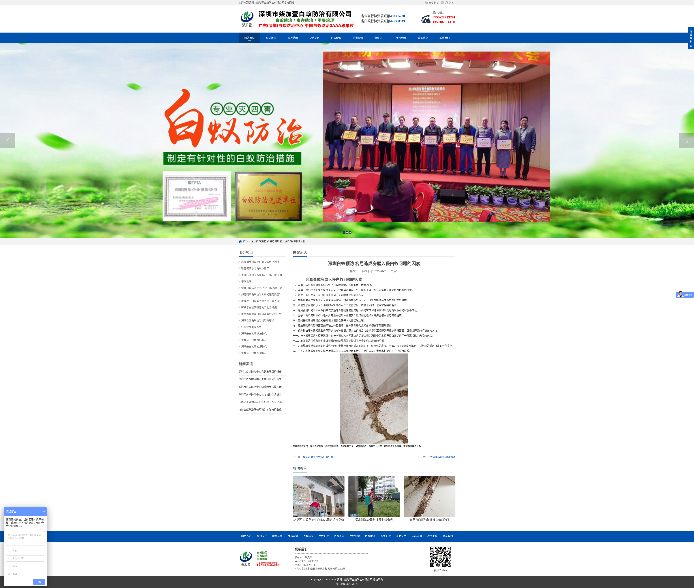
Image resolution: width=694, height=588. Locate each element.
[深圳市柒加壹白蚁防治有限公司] (259, 558)
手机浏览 (449, 2)
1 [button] (344, 232)
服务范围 (293, 38)
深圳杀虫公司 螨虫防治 (254, 340)
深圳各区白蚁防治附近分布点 (257, 320)
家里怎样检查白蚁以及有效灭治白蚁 (261, 314)
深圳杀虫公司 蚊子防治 (254, 346)
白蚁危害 (355, 536)
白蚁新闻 (336, 38)
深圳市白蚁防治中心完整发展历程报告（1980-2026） (268, 371)
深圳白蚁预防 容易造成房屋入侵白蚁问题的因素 (278, 241)
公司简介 (271, 38)
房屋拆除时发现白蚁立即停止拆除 (260, 262)
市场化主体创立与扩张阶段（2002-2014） (262, 402)
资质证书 (379, 38)
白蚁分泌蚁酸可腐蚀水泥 (441, 457)
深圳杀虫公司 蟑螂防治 (254, 353)
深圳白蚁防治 (316, 446)
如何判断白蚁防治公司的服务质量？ (261, 294)
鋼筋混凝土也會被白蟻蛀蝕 (318, 457)
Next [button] (686, 140)
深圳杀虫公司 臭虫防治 (254, 333)
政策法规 (423, 38)
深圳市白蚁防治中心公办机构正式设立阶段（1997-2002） (271, 394)
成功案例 (314, 38)
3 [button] (350, 232)
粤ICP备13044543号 (347, 584)
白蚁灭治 (339, 536)
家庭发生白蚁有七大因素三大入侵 (260, 301)
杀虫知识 (358, 38)
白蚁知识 (324, 536)
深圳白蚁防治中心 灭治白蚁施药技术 (261, 288)
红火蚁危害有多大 (251, 327)
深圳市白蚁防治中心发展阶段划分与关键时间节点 (266, 379)
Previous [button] (7, 140)
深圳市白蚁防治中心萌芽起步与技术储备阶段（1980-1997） (272, 386)
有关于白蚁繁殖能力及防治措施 (259, 307)
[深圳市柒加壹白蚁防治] (296, 19)
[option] (347, 140)
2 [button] (347, 232)
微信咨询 (433, 2)
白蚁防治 (370, 536)
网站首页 (249, 38)
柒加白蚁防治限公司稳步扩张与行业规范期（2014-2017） (271, 409)
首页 (245, 241)
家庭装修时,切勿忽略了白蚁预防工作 (261, 275)
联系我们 (445, 38)
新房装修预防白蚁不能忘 (255, 268)
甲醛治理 (401, 38)
